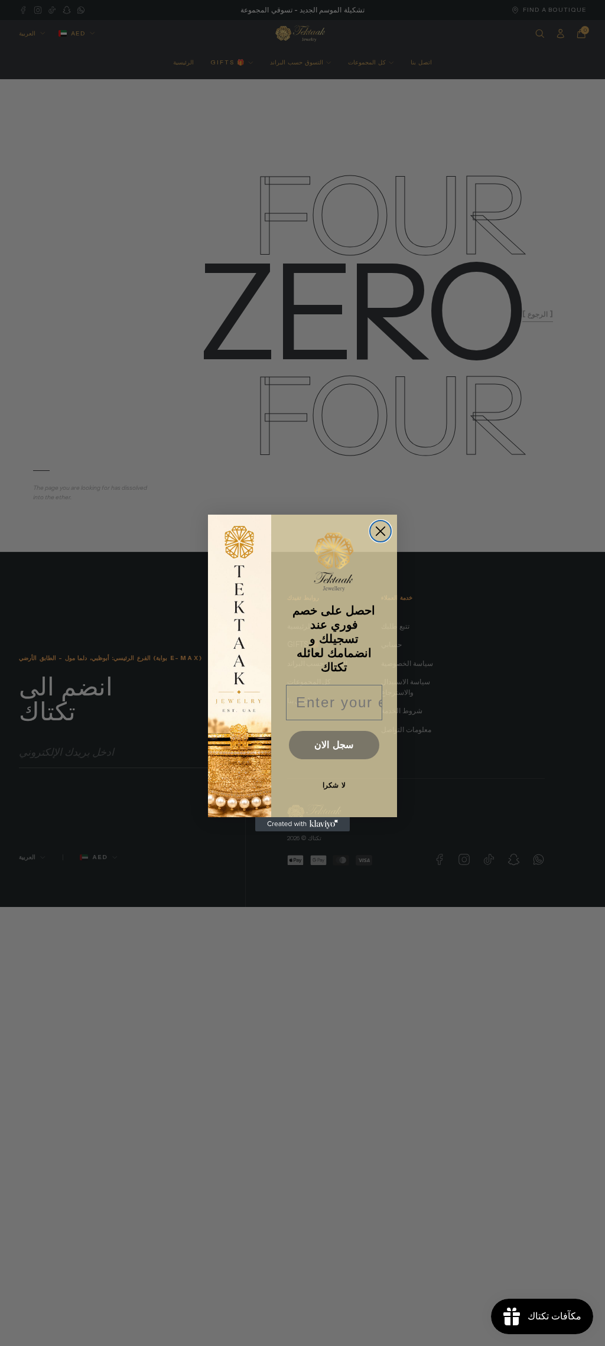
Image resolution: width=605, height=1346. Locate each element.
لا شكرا (334, 785)
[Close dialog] (380, 531)
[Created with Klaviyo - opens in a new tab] (302, 824)
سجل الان (333, 745)
